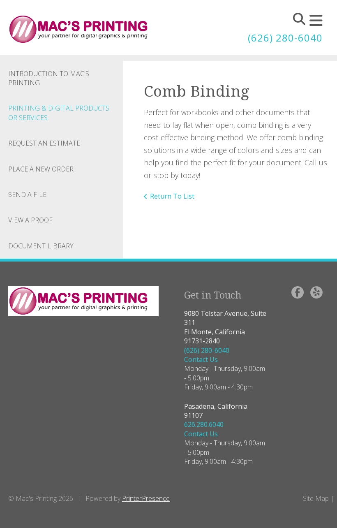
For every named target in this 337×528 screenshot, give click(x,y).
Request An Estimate (44, 143)
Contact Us (201, 359)
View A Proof (30, 220)
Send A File (27, 194)
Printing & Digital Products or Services (58, 113)
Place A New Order (41, 169)
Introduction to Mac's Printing (48, 78)
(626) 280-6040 (285, 37)
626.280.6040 (204, 424)
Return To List (172, 196)
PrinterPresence (146, 498)
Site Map (316, 498)
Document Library (41, 245)
